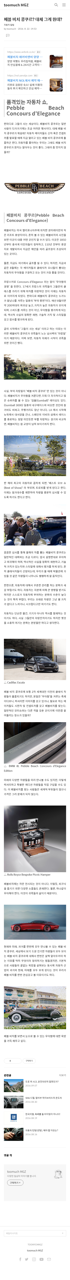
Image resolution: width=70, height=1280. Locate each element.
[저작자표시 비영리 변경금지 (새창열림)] (40, 1061)
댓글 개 (8, 1155)
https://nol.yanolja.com (19, 75)
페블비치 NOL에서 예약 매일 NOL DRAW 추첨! (25, 80)
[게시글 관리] (18, 1060)
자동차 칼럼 (9, 24)
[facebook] (20, 1260)
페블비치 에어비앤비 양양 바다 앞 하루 (24, 57)
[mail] (49, 1260)
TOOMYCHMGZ (35, 1244)
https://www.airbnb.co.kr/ (21, 52)
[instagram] (34, 1260)
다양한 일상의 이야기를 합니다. (21, 1176)
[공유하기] (14, 1060)
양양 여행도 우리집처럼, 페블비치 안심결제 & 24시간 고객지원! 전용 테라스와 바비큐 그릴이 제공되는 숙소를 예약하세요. (25, 63)
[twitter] (26, 1260)
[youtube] (41, 1260)
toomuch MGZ (16, 5)
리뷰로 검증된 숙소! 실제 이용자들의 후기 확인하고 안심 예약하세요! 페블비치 (24, 86)
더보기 (62, 1075)
